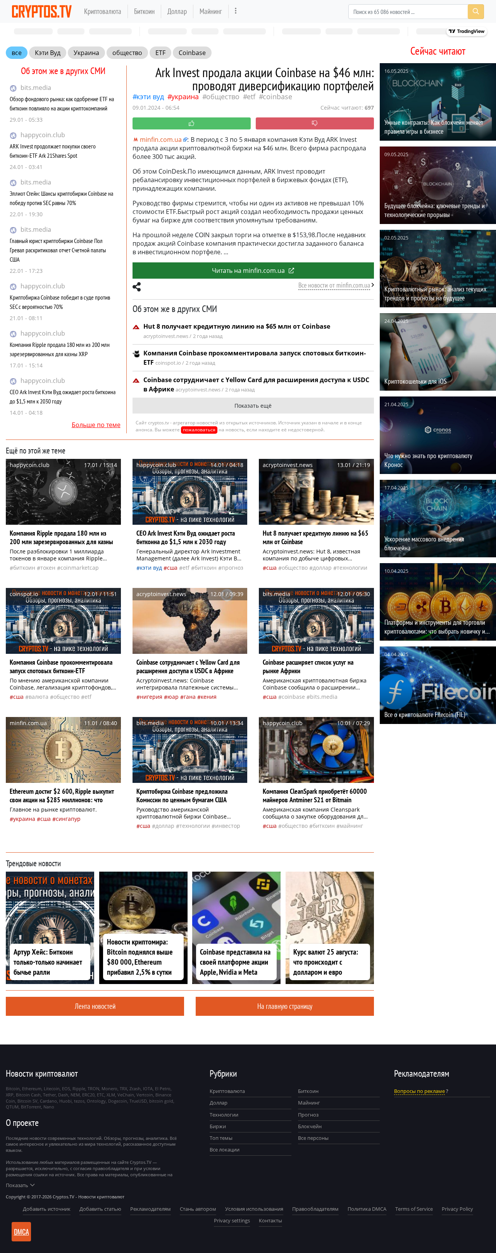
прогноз (232, 567)
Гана (190, 696)
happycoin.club (43, 135)
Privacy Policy (457, 1208)
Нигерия (151, 696)
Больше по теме (96, 425)
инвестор (227, 825)
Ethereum (31, 1088)
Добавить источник (47, 1208)
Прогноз (308, 1114)
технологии (352, 567)
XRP (10, 1095)
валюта (38, 696)
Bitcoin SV (27, 1101)
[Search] (476, 11)
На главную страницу (284, 1006)
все (17, 52)
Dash (63, 1095)
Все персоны (313, 1137)
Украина (86, 52)
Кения (209, 696)
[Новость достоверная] (192, 123)
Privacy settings (232, 1220)
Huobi (65, 1101)
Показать (17, 1185)
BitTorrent (31, 1107)
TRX (123, 1088)
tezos (79, 1101)
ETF (160, 52)
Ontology (96, 1101)
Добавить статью (100, 1208)
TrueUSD (138, 1101)
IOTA (148, 1088)
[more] (236, 11)
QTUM (12, 1107)
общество (127, 52)
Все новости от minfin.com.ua (334, 285)
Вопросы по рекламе (419, 1091)
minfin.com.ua (161, 139)
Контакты (270, 1220)
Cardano (48, 1101)
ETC (100, 1095)
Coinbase (192, 52)
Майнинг (211, 11)
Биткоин (144, 11)
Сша (172, 567)
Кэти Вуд (47, 52)
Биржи (218, 1126)
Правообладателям (315, 1208)
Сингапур (68, 818)
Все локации (224, 1149)
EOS (66, 1088)
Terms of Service (414, 1208)
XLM (111, 1095)
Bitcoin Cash (28, 1095)
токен (47, 567)
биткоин (24, 567)
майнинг (351, 825)
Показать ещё (253, 405)
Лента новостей (95, 1006)
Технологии (224, 1114)
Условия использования (254, 1208)
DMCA (21, 1232)
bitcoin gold (161, 1101)
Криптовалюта (102, 11)
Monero (109, 1088)
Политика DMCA (367, 1208)
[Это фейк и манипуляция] (315, 123)
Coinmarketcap (79, 567)
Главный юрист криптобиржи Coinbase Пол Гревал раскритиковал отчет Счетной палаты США (58, 250)
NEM (75, 1095)
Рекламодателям (150, 1208)
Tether (49, 1095)
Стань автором (198, 1208)
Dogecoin (117, 1101)
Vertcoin (144, 1095)
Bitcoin (13, 1088)
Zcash (135, 1088)
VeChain (125, 1095)
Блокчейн (310, 1126)
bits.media (36, 87)
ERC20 (88, 1095)
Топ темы (221, 1137)
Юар (173, 696)
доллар (322, 567)
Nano (48, 1107)
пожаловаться (199, 429)
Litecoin (52, 1088)
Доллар (177, 11)
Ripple (78, 1088)
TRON (93, 1088)
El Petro (162, 1088)
